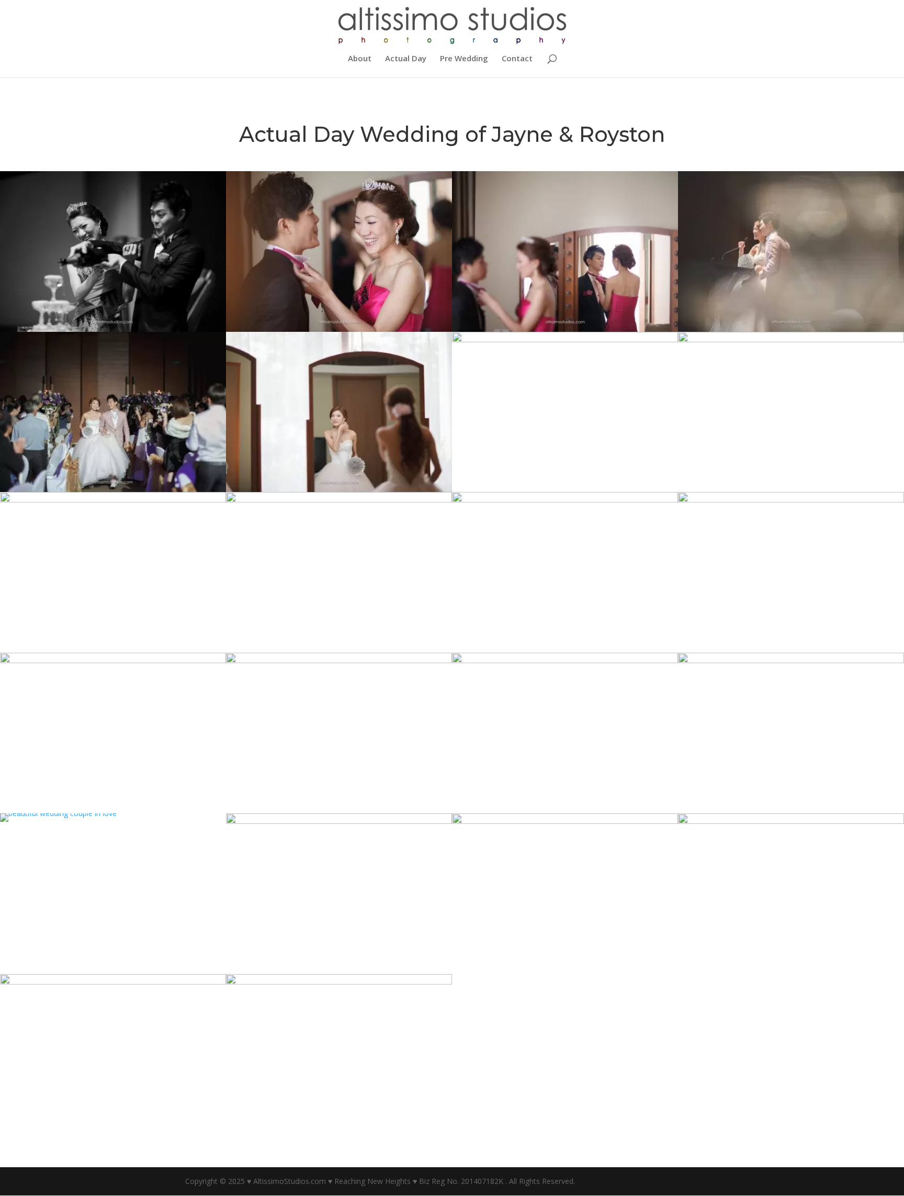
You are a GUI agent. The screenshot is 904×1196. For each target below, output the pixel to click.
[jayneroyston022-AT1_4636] (339, 1134)
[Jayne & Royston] (58, 821)
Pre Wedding (464, 58)
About (359, 58)
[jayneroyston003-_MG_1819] (565, 974)
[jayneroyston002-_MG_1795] (791, 974)
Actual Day (405, 58)
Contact (517, 58)
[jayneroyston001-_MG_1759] (113, 1134)
